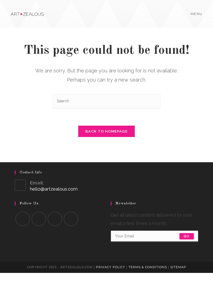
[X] (23, 219)
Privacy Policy (110, 267)
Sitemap (178, 267)
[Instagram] (55, 219)
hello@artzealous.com (54, 189)
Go (186, 236)
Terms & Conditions (147, 267)
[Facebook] (39, 219)
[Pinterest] (71, 219)
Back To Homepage (106, 131)
